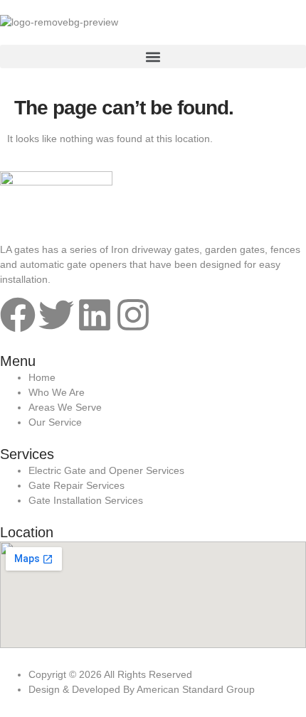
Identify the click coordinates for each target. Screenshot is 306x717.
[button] (153, 56)
